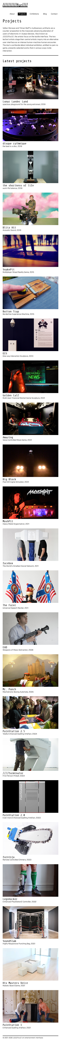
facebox (8, 563)
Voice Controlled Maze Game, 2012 (17, 440)
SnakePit (9, 269)
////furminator (13, 773)
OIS (5, 353)
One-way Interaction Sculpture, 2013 (18, 356)
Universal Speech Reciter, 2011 (15, 608)
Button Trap (11, 311)
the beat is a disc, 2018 (12, 146)
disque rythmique (14, 143)
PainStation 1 (12, 1024)
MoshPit (8, 521)
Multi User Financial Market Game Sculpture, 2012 (24, 398)
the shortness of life (18, 185)
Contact (54, 14)
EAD (5, 647)
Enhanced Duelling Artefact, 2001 (17, 1028)
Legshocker (10, 899)
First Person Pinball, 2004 (14, 776)
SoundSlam (9, 941)
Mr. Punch (9, 689)
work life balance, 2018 (12, 188)
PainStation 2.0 (14, 815)
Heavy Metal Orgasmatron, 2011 (16, 524)
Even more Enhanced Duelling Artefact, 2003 (22, 818)
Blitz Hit (9, 227)
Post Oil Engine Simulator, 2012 (16, 482)
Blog (45, 14)
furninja (9, 857)
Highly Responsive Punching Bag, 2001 (19, 944)
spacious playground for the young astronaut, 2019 (24, 104)
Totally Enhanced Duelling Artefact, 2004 (20, 734)
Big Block (9, 479)
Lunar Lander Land (15, 101)
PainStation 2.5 (14, 731)
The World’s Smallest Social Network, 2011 (21, 566)
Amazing (8, 437)
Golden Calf (11, 395)
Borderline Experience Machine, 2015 (18, 314)
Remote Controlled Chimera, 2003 (17, 860)
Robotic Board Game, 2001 (14, 985)
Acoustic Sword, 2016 (12, 230)
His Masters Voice (15, 982)
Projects (22, 14)
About (12, 14)
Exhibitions (34, 14)
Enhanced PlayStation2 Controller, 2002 (19, 902)
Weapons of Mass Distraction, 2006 (18, 650)
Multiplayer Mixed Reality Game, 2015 (18, 272)
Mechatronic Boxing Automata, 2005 (18, 692)
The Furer (9, 605)
